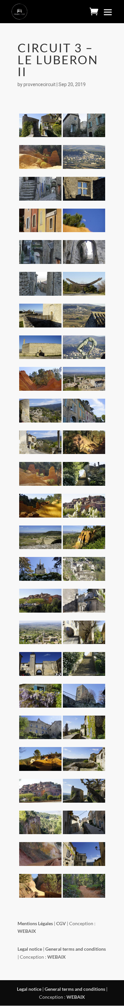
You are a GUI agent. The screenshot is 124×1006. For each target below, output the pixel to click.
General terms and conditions (75, 989)
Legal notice (29, 989)
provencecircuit (39, 84)
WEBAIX (75, 997)
